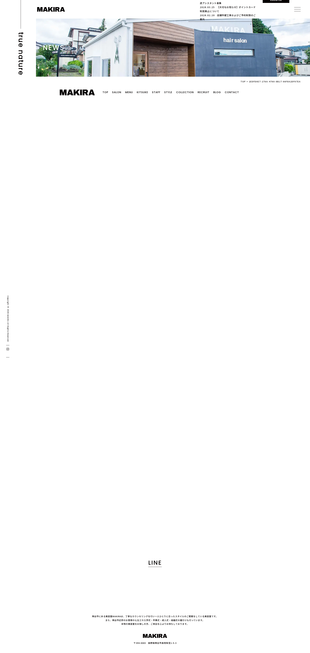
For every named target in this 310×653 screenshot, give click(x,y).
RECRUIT (203, 92)
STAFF (156, 92)
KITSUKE (142, 92)
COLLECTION (185, 92)
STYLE (168, 92)
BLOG (217, 92)
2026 (56, 239)
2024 (56, 250)
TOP (105, 92)
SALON (116, 92)
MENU (129, 92)
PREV (117, 204)
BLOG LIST (155, 365)
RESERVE (105, 535)
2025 (56, 245)
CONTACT (232, 92)
